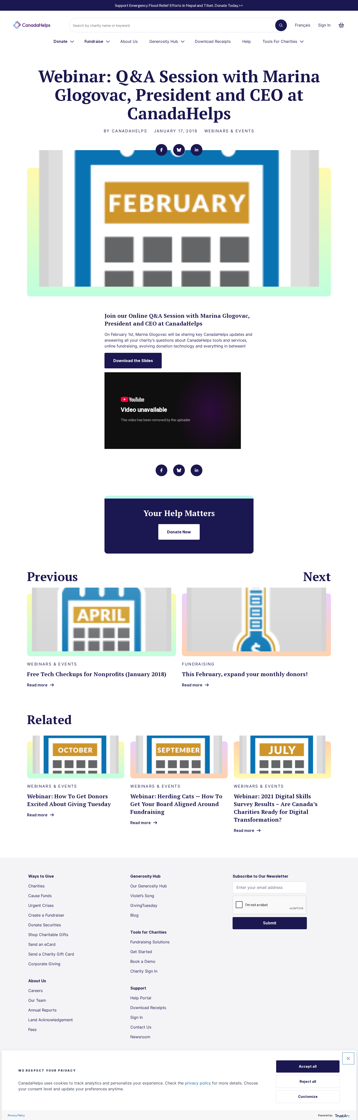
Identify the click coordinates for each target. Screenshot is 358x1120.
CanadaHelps (129, 130)
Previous (52, 576)
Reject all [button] (308, 1081)
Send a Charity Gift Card (51, 954)
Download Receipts (213, 41)
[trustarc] (342, 1115)
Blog (134, 915)
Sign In (324, 25)
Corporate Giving (44, 963)
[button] (348, 1058)
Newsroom (140, 1036)
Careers (35, 990)
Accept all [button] (308, 1066)
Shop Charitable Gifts (48, 934)
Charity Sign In (143, 971)
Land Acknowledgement (50, 1019)
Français (302, 25)
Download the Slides (133, 360)
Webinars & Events (229, 130)
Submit (269, 923)
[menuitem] (64, 41)
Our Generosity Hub (148, 885)
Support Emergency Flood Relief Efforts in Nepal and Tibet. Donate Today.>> (179, 5)
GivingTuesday (143, 905)
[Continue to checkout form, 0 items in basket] (342, 25)
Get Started (141, 951)
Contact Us (140, 1027)
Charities (36, 885)
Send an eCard (42, 944)
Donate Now (179, 531)
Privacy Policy (16, 1115)
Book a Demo (142, 961)
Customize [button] (308, 1096)
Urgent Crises (41, 905)
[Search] (281, 25)
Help (246, 41)
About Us (129, 41)
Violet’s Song (142, 895)
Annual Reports (42, 1010)
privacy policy (198, 1083)
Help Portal (140, 997)
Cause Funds (40, 895)
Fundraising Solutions (150, 941)
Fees (32, 1029)
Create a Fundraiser (46, 915)
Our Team (37, 1000)
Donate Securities (44, 924)
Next (317, 576)
